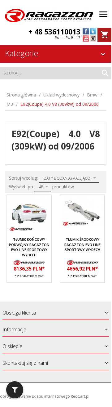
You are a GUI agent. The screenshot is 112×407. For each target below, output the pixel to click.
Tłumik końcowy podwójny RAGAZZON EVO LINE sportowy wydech (29, 247)
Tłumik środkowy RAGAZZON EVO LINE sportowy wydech (82, 244)
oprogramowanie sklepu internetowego (35, 396)
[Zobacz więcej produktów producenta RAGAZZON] (29, 262)
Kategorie (21, 53)
